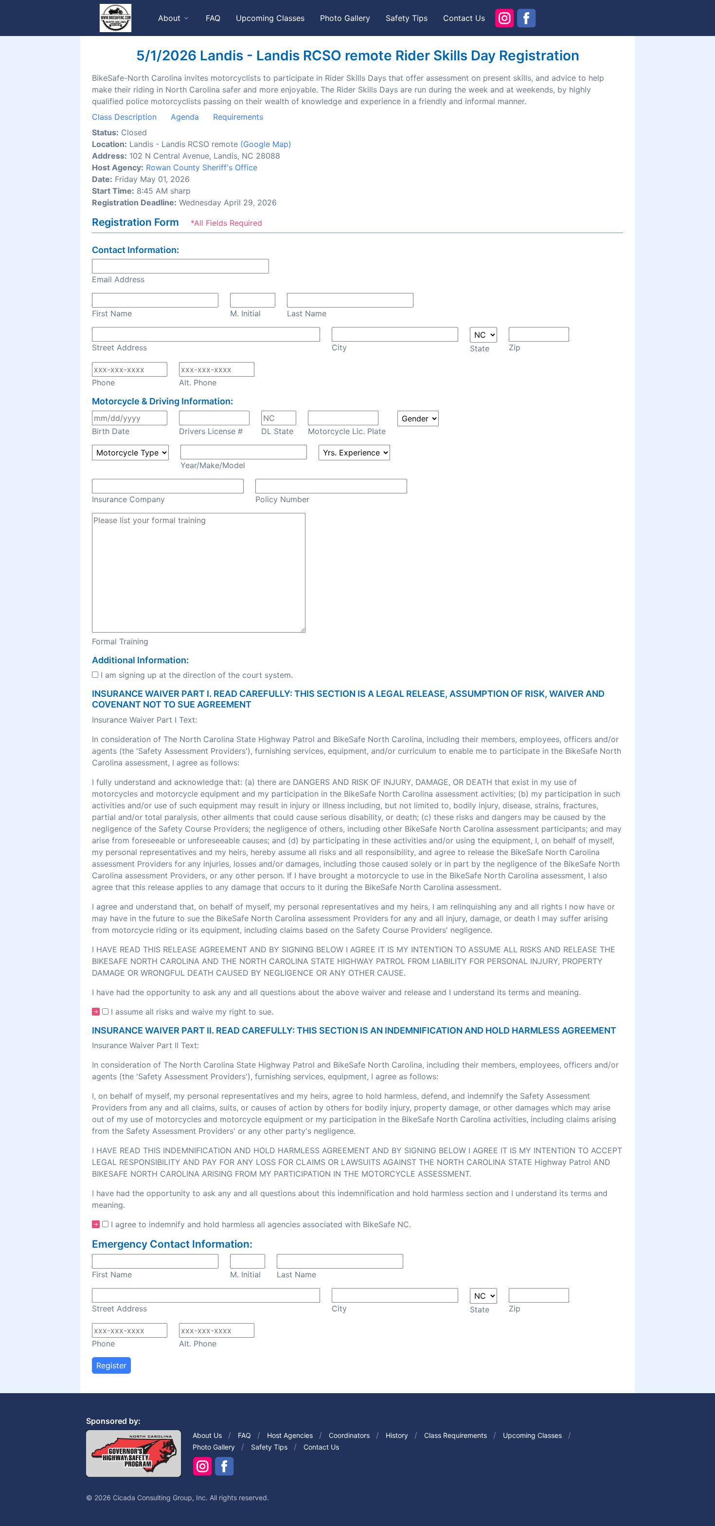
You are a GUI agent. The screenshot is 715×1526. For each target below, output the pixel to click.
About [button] (169, 18)
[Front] (115, 17)
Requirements (238, 117)
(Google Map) (265, 144)
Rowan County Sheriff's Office (201, 167)
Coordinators (349, 1435)
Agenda (185, 117)
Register (111, 1365)
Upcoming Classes (270, 18)
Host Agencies (290, 1435)
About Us (207, 1435)
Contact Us (464, 18)
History (397, 1435)
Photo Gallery (345, 18)
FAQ (213, 18)
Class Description (124, 117)
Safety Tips (407, 18)
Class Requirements (455, 1435)
